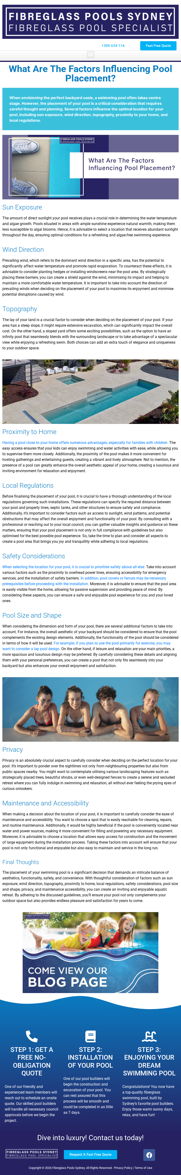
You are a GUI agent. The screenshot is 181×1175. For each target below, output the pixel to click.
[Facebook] (149, 1155)
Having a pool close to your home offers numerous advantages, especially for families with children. (85, 442)
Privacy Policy (123, 1168)
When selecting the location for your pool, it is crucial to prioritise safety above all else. (73, 567)
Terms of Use (143, 1168)
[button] (91, 54)
